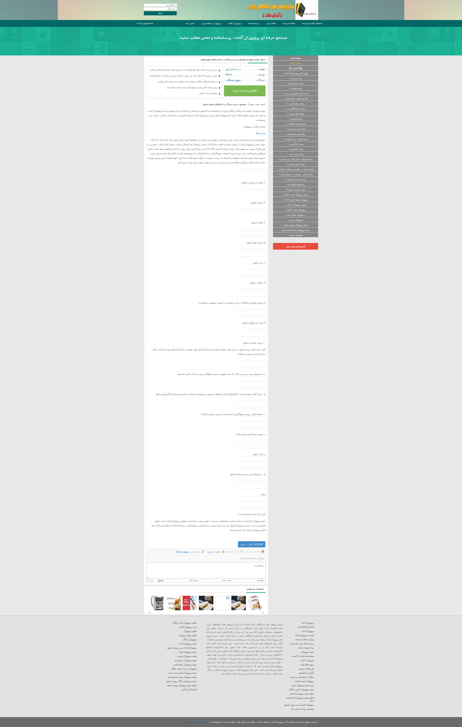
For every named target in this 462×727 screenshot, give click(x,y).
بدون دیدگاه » (233, 80)
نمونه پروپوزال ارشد (188, 652)
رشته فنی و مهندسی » (296, 129)
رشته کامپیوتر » (296, 119)
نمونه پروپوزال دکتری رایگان (301, 689)
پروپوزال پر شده (295, 220)
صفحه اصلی (295, 58)
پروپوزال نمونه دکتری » (295, 210)
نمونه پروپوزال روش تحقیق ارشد (182, 677)
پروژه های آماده (307, 664)
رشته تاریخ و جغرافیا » (296, 189)
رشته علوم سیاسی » (295, 164)
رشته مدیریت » (295, 78)
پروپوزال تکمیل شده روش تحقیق (299, 705)
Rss (206, 722)
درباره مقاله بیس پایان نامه (302, 643)
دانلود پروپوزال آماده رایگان (185, 623)
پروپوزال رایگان (190, 639)
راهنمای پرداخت (296, 235)
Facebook (199, 722)
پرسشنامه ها (253, 23)
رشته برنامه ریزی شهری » (296, 139)
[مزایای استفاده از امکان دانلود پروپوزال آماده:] (157, 609)
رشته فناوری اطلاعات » (295, 124)
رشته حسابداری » (296, 83)
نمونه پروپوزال (307, 652)
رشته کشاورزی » (296, 149)
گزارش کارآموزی (306, 673)
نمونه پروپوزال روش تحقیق (296, 225)
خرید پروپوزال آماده (188, 627)
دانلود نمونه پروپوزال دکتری (302, 693)
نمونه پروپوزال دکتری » (295, 204)
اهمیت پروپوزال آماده (304, 635)
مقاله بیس (271, 23)
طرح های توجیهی (306, 668)
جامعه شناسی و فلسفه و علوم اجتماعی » (295, 169)
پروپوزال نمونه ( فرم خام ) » (295, 199)
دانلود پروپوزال (190, 631)
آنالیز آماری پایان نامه (295, 246)
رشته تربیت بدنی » (295, 154)
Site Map (189, 722)
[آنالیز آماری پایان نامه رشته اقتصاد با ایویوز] (190, 609)
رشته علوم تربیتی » (295, 113)
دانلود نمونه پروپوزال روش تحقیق (182, 685)
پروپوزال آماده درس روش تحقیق (182, 647)
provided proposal (306, 627)
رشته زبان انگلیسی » (295, 108)
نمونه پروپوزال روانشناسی (185, 664)
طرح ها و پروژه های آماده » (295, 73)
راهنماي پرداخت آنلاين (208, 93)
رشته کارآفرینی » (296, 144)
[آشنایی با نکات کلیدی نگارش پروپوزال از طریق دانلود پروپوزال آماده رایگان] (173, 609)
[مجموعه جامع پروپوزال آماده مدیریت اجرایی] (206, 609)
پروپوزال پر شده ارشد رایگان (184, 668)
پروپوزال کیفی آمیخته (304, 681)
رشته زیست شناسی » (296, 179)
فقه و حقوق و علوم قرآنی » (295, 98)
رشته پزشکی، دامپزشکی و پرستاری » (295, 159)
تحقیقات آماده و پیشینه (312, 23)
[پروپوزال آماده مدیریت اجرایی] (222, 609)
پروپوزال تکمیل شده (296, 215)
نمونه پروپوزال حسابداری (186, 660)
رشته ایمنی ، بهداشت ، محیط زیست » (295, 174)
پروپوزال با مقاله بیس (211, 23)
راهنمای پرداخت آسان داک (302, 709)
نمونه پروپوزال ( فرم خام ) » (295, 194)
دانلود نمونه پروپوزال (188, 635)
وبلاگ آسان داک (296, 68)
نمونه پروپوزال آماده (188, 643)
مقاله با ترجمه (289, 23)
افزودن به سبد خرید (244, 90)
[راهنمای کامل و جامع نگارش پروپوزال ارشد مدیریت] (255, 609)
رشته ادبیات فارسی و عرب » (296, 93)
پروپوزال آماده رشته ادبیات (252, 558)
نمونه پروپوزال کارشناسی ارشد (296, 230)
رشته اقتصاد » (295, 88)
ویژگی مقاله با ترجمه (304, 639)
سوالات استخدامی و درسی (302, 677)
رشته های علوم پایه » (295, 184)
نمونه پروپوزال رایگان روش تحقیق (181, 681)
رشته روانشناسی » (295, 103)
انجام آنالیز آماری (189, 689)
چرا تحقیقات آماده (306, 647)
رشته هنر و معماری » (295, 134)
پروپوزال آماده (234, 23)
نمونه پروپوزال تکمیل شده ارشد (182, 673)
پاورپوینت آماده (307, 660)
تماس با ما (190, 23)
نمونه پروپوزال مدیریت (187, 656)
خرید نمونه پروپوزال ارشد (302, 685)
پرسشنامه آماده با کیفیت (303, 656)
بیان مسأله (260, 133)
